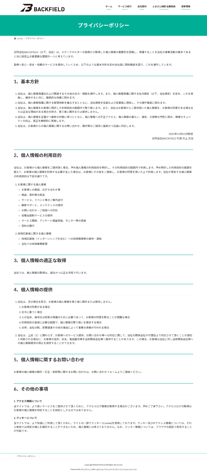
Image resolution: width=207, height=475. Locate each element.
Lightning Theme (102, 469)
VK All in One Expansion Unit (124, 469)
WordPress (86, 469)
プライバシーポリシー (26, 456)
